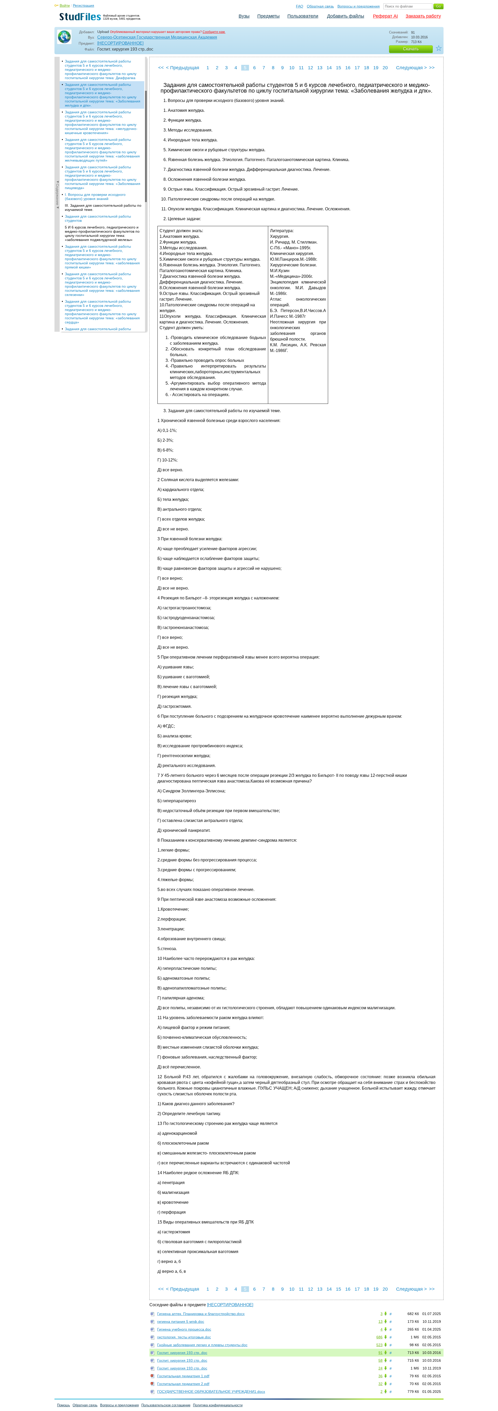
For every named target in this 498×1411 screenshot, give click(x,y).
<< (161, 67)
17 (357, 67)
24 (380, 1368)
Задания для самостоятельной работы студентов (98, 218)
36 (380, 1376)
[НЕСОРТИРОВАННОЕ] (120, 43)
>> (432, 67)
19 (375, 67)
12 (310, 67)
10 (291, 67)
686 (379, 1337)
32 (380, 1384)
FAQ (299, 6)
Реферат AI (385, 16)
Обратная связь (320, 6)
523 (379, 1345)
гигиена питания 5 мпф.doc (180, 1321)
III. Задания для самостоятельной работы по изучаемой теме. (103, 207)
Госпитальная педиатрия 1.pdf (183, 1376)
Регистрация (83, 5)
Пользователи (302, 16)
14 (329, 67)
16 (347, 67)
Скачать (411, 49)
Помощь (63, 1405)
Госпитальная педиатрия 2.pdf (183, 1384)
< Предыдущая (182, 67)
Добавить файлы (345, 16)
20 (385, 67)
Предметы (268, 16)
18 (366, 67)
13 (319, 67)
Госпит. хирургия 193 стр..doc (182, 1353)
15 (338, 67)
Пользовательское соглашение (165, 1405)
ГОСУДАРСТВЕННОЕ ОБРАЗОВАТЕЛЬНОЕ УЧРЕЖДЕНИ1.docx (211, 1391)
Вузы (244, 16)
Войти (65, 5)
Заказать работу (423, 16)
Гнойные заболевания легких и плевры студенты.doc (202, 1345)
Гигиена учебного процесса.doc (184, 1329)
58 (380, 1360)
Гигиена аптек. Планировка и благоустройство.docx (201, 1314)
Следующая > (411, 67)
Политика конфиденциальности (218, 1405)
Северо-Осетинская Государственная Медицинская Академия (157, 37)
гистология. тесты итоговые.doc (184, 1337)
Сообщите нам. (214, 31)
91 (380, 1353)
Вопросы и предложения (358, 6)
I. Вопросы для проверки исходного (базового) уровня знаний (95, 196)
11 (301, 67)
